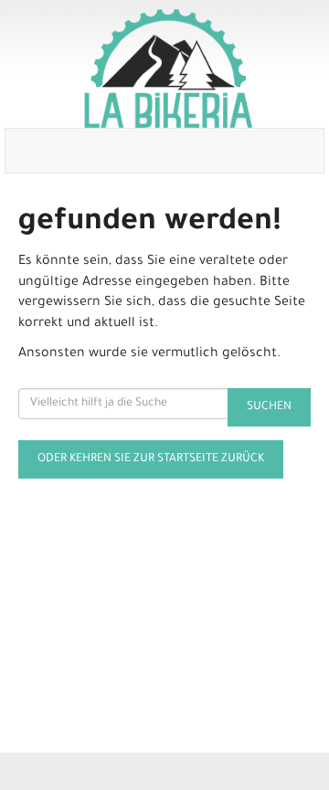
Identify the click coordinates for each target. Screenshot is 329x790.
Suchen (269, 407)
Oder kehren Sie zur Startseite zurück (150, 459)
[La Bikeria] (168, 68)
